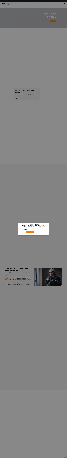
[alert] (33, 229)
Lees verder (43, 226)
